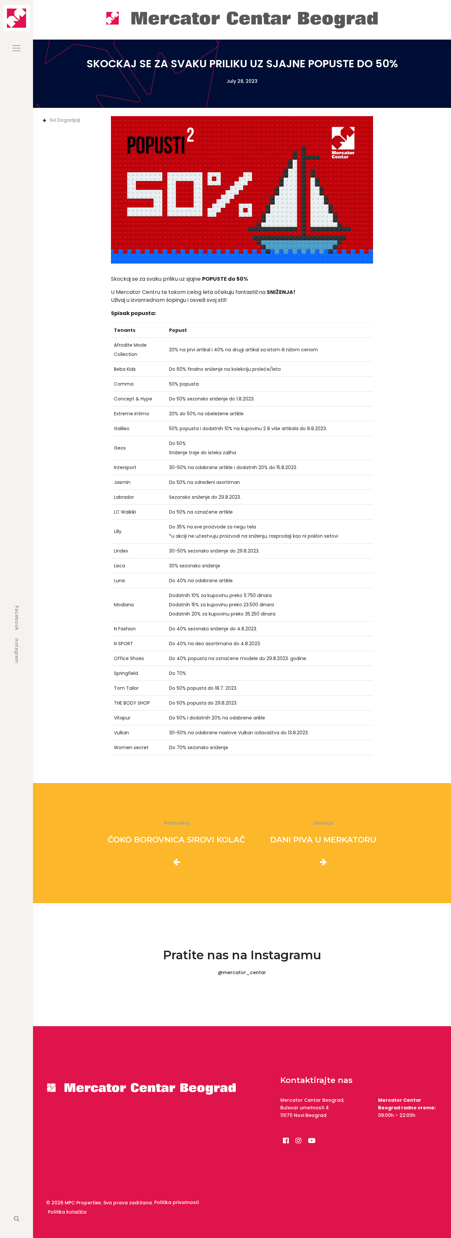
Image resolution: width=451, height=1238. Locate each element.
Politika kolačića (67, 1212)
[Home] (242, 19)
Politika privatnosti (176, 1202)
